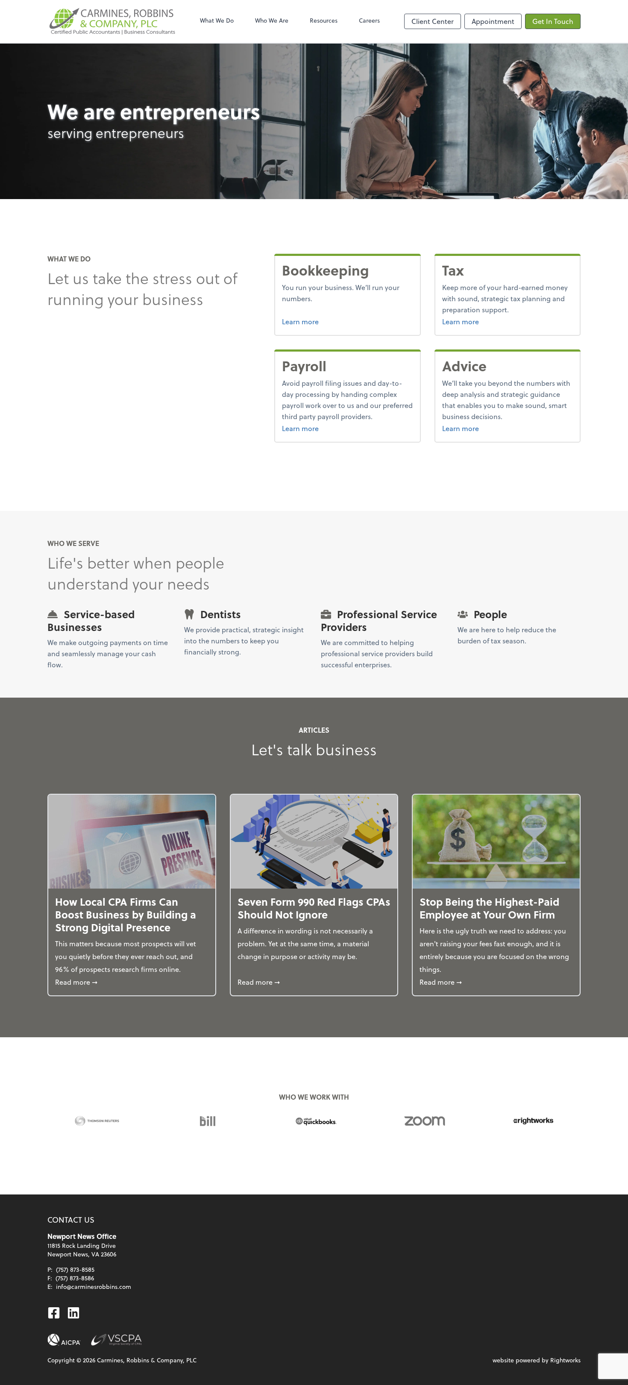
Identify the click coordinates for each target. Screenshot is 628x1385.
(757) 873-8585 (75, 1269)
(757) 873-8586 (75, 1277)
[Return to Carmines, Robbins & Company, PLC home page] (111, 21)
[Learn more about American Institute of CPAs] (64, 1340)
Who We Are (271, 20)
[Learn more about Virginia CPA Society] (116, 1340)
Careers (369, 20)
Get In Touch (552, 21)
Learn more (332, 321)
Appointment (493, 21)
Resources (323, 20)
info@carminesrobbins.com (93, 1286)
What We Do (217, 20)
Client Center (432, 21)
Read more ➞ (131, 982)
